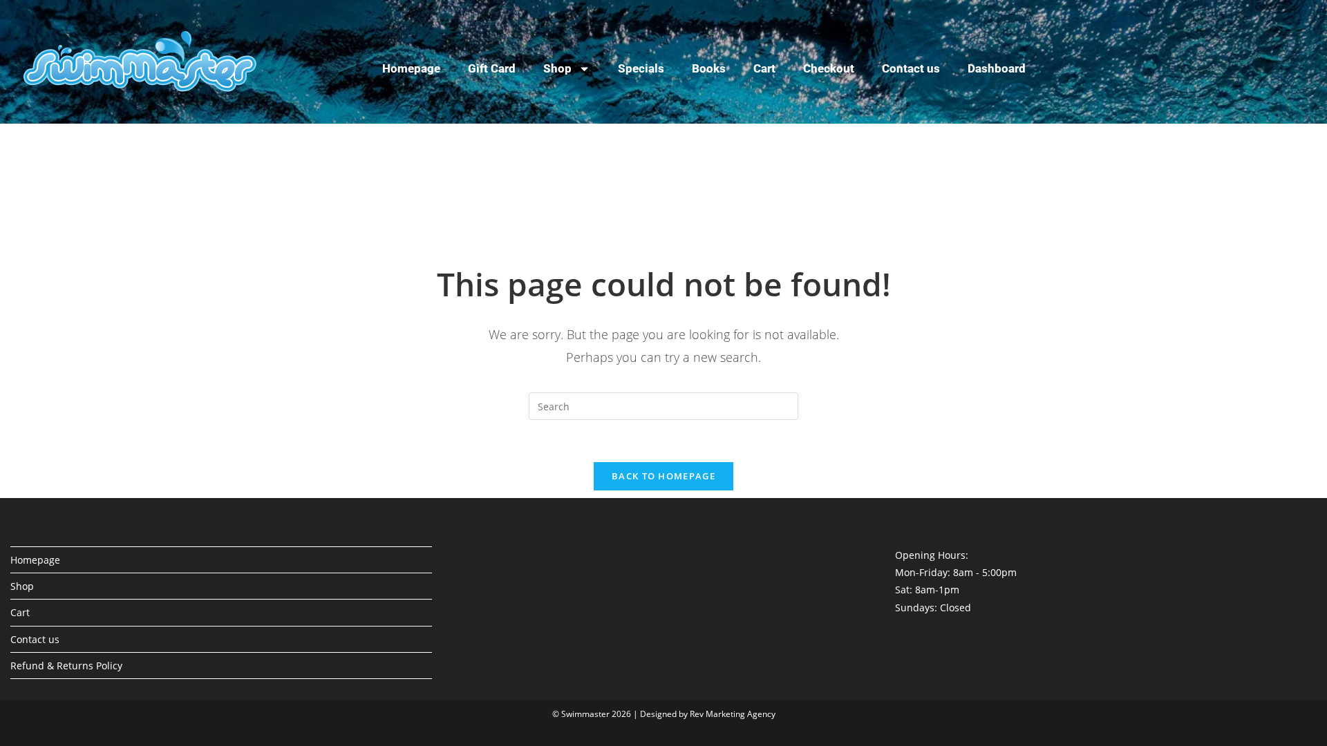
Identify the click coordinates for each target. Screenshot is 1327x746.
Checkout (828, 68)
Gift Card (492, 68)
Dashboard (997, 68)
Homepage (411, 68)
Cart (764, 68)
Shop (557, 68)
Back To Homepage (663, 476)
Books (709, 68)
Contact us (911, 68)
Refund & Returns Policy (66, 665)
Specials (641, 68)
